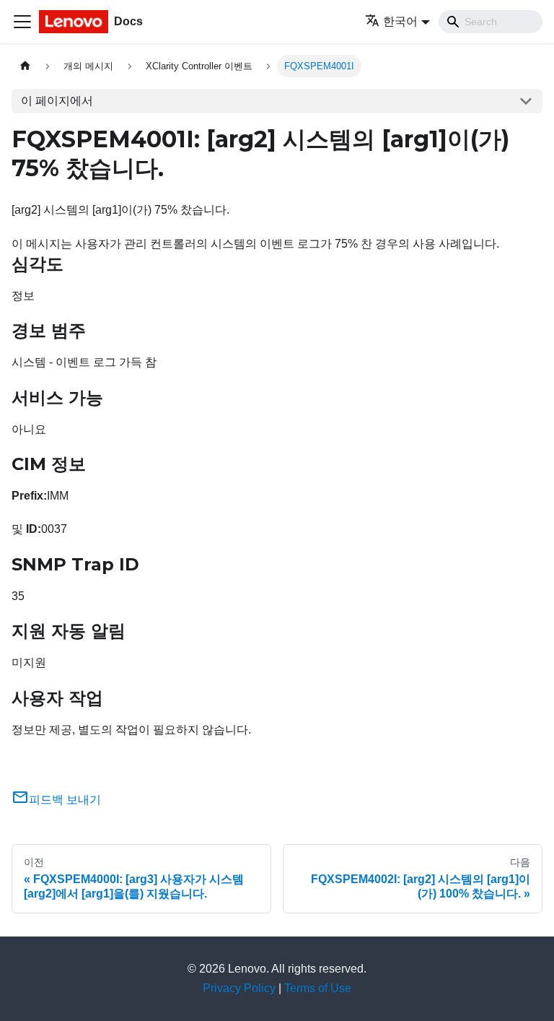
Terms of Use (317, 988)
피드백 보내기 (65, 800)
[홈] (25, 66)
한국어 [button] (400, 21)
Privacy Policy (239, 988)
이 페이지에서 (57, 101)
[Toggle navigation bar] (22, 21)
